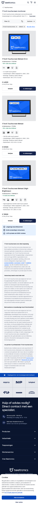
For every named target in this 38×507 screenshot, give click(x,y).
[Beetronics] (8, 2)
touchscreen (29, 357)
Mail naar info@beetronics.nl (15, 421)
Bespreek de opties (27, 359)
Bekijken (10, 88)
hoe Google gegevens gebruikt (13, 492)
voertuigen (17, 263)
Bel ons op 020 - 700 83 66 (14, 415)
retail (22, 263)
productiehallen (9, 263)
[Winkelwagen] (31, 2)
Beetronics (13, 469)
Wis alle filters (31, 26)
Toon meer (32, 16)
